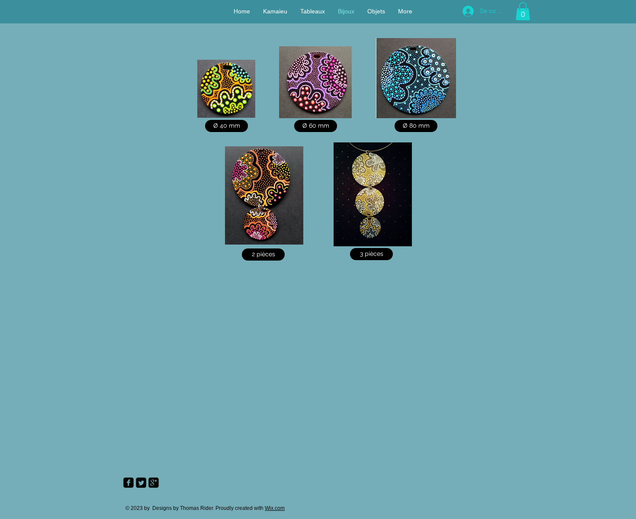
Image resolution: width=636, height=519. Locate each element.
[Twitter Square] (141, 482)
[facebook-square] (128, 482)
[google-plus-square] (153, 482)
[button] (522, 11)
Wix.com (275, 508)
